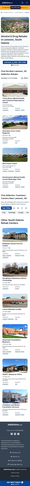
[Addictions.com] (1, 12)
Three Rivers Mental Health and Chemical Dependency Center (13, 100)
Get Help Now (6, 7)
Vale (3, 212)
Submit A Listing (16, 461)
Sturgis (20, 212)
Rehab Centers (8, 12)
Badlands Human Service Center (12, 245)
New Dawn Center (9, 163)
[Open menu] (27, 3)
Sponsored (25, 7)
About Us (16, 457)
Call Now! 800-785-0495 (15, 62)
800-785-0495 (15, 7)
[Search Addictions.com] (22, 2)
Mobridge (12, 212)
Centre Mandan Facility (11, 309)
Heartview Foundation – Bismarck (12, 341)
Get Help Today (14, 482)
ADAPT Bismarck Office (12, 374)
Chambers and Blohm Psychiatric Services (11, 406)
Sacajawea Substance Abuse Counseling (14, 279)
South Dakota (19, 12)
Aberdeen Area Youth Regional (11, 132)
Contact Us (16, 453)
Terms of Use (15, 473)
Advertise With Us (16, 465)
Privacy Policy (15, 476)
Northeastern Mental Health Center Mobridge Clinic (13, 178)
